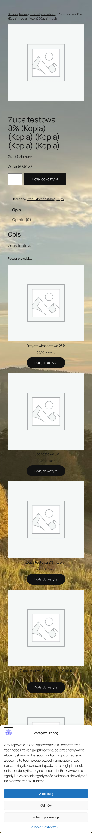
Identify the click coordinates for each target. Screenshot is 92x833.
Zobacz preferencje (46, 817)
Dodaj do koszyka (45, 179)
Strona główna (18, 14)
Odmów (46, 805)
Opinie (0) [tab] (21, 219)
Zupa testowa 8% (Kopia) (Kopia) (46, 671)
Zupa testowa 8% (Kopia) (46, 562)
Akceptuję (46, 793)
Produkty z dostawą (43, 14)
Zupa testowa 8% (46, 454)
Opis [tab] (16, 210)
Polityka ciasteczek (44, 827)
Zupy (60, 199)
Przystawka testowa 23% (46, 346)
